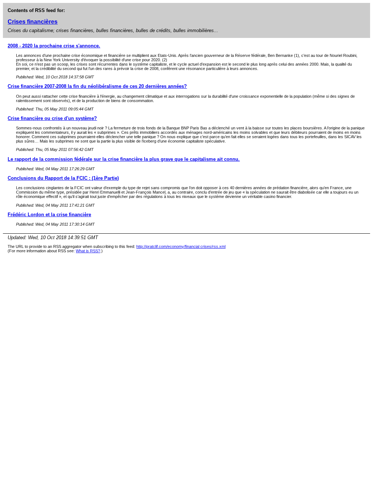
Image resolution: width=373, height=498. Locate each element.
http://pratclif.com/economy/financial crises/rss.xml (180, 246)
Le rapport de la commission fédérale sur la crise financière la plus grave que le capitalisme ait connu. (124, 159)
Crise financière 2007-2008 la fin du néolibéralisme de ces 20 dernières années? (97, 86)
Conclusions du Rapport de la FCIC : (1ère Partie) (63, 178)
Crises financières (33, 22)
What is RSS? (88, 251)
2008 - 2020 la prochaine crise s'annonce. (54, 45)
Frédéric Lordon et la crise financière (49, 214)
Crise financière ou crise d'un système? (52, 118)
